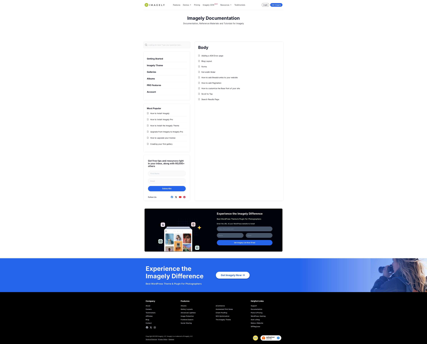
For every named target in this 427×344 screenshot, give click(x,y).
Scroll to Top (207, 94)
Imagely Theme (155, 65)
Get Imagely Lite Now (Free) (244, 243)
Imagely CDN (208, 5)
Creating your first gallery (161, 144)
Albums (151, 78)
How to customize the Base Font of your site (220, 88)
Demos (186, 5)
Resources (224, 5)
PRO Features (154, 85)
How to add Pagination (211, 83)
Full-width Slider (208, 72)
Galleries (151, 72)
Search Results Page (210, 99)
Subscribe (166, 188)
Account (151, 92)
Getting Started (155, 58)
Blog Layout (206, 61)
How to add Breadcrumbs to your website (219, 77)
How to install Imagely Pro (161, 119)
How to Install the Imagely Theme (164, 126)
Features (176, 5)
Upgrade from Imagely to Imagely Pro (166, 132)
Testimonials (239, 5)
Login (265, 5)
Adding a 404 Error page (212, 56)
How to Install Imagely (159, 113)
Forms (204, 66)
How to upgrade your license (162, 138)
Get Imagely (276, 5)
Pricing (197, 5)
